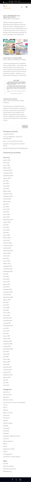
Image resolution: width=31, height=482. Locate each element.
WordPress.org (7, 471)
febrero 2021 (6, 284)
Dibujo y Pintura (7, 412)
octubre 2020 (7, 294)
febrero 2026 (6, 168)
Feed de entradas (8, 466)
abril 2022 (6, 258)
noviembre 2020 (7, 292)
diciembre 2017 (7, 367)
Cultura (5, 405)
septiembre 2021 (8, 271)
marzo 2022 (6, 261)
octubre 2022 (7, 248)
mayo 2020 (6, 307)
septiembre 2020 (8, 297)
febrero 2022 (6, 263)
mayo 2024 (6, 209)
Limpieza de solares (10, 99)
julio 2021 (5, 274)
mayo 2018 (6, 354)
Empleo (5, 420)
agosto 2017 (6, 377)
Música (5, 443)
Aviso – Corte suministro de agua (13, 141)
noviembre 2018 (7, 343)
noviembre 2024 (7, 196)
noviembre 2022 (7, 245)
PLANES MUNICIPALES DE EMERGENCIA (15, 148)
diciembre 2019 (7, 318)
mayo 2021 (6, 279)
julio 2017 (5, 380)
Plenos (5, 446)
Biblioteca (6, 397)
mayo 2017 (6, 385)
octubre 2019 (6, 323)
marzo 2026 (6, 165)
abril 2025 (6, 188)
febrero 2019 (6, 338)
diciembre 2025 (7, 170)
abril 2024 (6, 212)
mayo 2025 (6, 186)
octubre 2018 (6, 346)
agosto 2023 (7, 222)
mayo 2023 (6, 230)
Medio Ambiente (8, 441)
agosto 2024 (7, 201)
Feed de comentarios (9, 468)
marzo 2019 (6, 336)
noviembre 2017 (7, 369)
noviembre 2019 (7, 320)
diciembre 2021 (7, 266)
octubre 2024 (7, 199)
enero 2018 (6, 364)
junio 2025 (6, 183)
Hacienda (6, 431)
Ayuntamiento (16, 18)
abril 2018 (6, 356)
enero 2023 (6, 240)
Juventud (6, 438)
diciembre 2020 (7, 289)
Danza (5, 407)
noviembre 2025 (7, 173)
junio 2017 (6, 382)
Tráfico (5, 451)
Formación (6, 428)
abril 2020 (6, 310)
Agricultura (6, 392)
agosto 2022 (7, 253)
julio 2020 (6, 302)
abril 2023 (6, 232)
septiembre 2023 (8, 219)
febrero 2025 (7, 191)
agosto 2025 (7, 178)
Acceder (5, 463)
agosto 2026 (7, 160)
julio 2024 (6, 204)
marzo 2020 (6, 312)
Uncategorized (7, 454)
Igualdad (6, 433)
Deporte (5, 410)
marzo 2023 (6, 235)
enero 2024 (6, 217)
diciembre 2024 (7, 193)
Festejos (23, 59)
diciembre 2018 (7, 341)
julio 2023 (6, 224)
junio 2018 (6, 351)
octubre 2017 (6, 372)
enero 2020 (6, 315)
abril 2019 (6, 333)
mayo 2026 (6, 162)
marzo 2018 (6, 359)
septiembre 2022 (8, 250)
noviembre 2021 (7, 268)
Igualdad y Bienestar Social (11, 436)
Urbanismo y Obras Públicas (11, 456)
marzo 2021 (6, 281)
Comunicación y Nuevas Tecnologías (14, 402)
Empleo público (8, 423)
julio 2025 (6, 181)
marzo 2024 (6, 214)
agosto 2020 (7, 299)
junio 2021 (6, 276)
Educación (6, 415)
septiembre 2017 (8, 374)
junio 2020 (6, 305)
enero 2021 (6, 287)
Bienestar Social (8, 400)
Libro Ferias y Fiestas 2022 (12, 58)
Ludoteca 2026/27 (8, 134)
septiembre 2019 (8, 325)
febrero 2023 (7, 237)
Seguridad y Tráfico (9, 449)
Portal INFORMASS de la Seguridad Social (11, 16)
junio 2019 (6, 328)
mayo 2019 (6, 331)
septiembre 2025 (8, 175)
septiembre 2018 (8, 349)
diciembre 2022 (7, 243)
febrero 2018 (6, 362)
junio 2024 (6, 206)
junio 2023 (6, 227)
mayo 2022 (6, 256)
